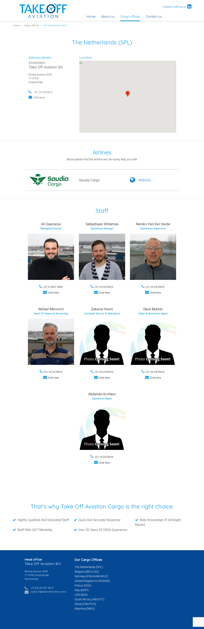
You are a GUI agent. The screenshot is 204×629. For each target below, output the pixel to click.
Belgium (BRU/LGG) (87, 571)
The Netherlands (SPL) (89, 567)
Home (91, 16)
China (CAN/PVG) (85, 604)
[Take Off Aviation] (43, 11)
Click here (39, 97)
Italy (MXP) (81, 590)
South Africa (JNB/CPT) (89, 599)
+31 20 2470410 (43, 92)
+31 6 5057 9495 (53, 286)
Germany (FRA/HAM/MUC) (91, 576)
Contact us (154, 16)
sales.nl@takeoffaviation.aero (48, 591)
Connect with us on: (175, 6)
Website (144, 180)
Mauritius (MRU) (85, 608)
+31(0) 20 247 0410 (42, 587)
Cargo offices (130, 16)
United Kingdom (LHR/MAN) (92, 581)
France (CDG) (83, 585)
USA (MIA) (81, 594)
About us (107, 16)
